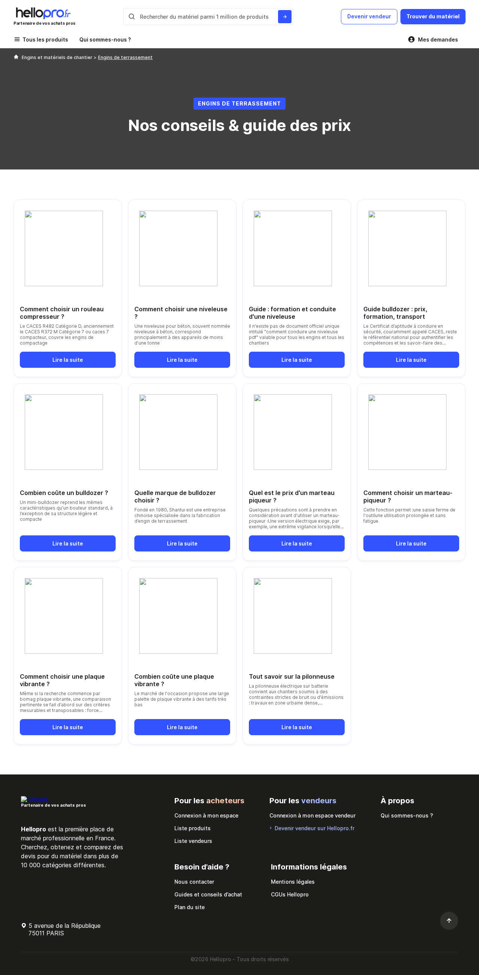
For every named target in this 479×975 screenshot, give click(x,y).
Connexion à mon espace (206, 815)
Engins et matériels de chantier (58, 57)
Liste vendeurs (193, 841)
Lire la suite (67, 360)
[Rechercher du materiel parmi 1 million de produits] (285, 16)
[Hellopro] (16, 57)
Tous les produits (45, 39)
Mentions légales (293, 881)
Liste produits (192, 828)
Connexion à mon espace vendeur (312, 815)
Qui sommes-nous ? (105, 39)
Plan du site (189, 907)
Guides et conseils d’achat (208, 894)
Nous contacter (194, 881)
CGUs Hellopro (290, 894)
